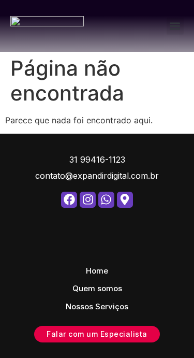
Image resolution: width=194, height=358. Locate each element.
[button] (175, 26)
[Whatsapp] (106, 200)
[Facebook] (69, 200)
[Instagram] (88, 200)
